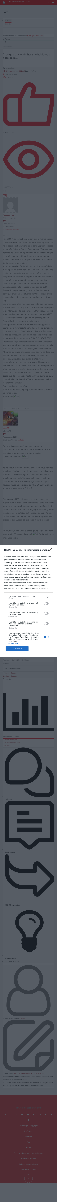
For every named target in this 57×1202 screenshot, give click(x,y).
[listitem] (28, 597)
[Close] (51, 550)
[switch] (46, 603)
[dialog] (28, 601)
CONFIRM (17, 649)
